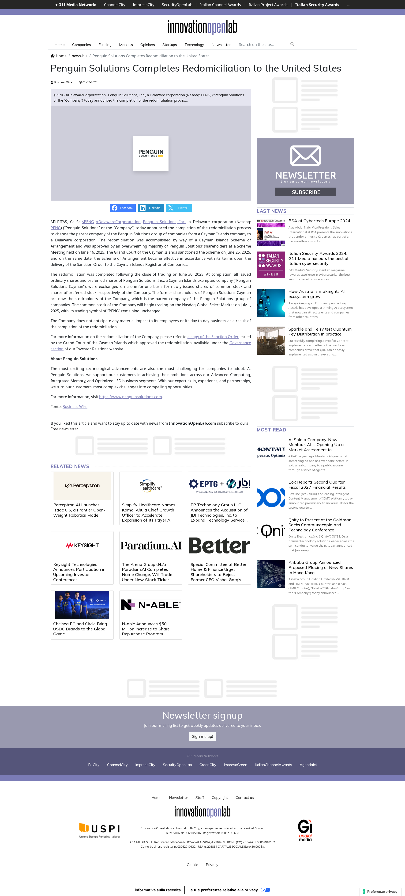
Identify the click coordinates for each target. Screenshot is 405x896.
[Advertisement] (202, 688)
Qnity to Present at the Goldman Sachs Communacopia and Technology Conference (320, 525)
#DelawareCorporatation (118, 221)
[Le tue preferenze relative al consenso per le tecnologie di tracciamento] (380, 891)
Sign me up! (202, 736)
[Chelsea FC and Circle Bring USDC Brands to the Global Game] (82, 605)
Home (60, 44)
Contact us (245, 797)
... (348, 4)
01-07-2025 (90, 82)
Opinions (147, 44)
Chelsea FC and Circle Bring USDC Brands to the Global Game (80, 629)
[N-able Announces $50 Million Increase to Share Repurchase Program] (151, 605)
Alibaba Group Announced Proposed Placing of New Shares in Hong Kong (321, 567)
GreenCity (207, 764)
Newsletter (221, 44)
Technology (194, 44)
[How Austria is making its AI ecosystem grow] (271, 303)
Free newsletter (64, 428)
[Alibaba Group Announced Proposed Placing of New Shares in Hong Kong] (271, 574)
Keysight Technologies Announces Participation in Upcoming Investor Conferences (79, 572)
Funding (105, 44)
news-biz (79, 55)
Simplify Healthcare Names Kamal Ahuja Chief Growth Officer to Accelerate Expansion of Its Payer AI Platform (148, 515)
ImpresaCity (143, 4)
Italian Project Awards (268, 4)
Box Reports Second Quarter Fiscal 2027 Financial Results (317, 484)
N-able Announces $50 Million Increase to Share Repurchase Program (146, 629)
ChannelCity (114, 4)
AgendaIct (308, 764)
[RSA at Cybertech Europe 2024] (271, 232)
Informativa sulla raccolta (158, 890)
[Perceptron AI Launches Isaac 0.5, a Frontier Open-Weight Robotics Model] (82, 486)
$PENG (88, 221)
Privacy (212, 864)
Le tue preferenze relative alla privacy (223, 890)
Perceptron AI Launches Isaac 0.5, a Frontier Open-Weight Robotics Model (79, 510)
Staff (199, 797)
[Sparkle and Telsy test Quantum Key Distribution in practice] (271, 341)
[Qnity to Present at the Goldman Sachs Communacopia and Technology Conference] (271, 531)
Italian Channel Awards (220, 4)
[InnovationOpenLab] (202, 27)
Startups (169, 44)
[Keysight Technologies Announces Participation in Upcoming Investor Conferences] (82, 545)
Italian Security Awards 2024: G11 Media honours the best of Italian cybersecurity (319, 258)
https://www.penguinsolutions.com (130, 396)
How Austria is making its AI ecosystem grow (317, 294)
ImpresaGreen (235, 764)
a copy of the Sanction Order (213, 336)
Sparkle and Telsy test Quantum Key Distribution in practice (320, 331)
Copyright (220, 797)
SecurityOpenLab (177, 4)
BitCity (94, 764)
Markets (126, 44)
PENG (56, 227)
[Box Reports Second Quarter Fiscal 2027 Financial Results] (271, 494)
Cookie (192, 864)
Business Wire (62, 82)
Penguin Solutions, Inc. (164, 221)
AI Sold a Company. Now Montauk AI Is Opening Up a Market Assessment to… (316, 444)
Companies (81, 44)
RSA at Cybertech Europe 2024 (319, 220)
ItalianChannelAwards (273, 764)
